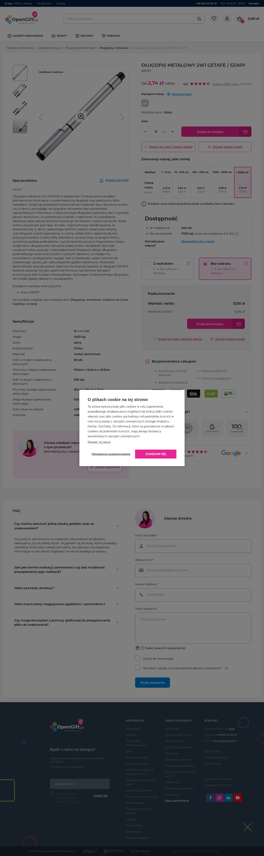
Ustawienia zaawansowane (110, 454)
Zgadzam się (155, 454)
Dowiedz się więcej (99, 442)
